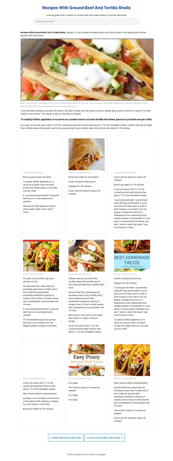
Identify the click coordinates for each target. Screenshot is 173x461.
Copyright (101, 454)
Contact (77, 454)
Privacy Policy (88, 454)
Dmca (70, 454)
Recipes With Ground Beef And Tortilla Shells (86, 7)
